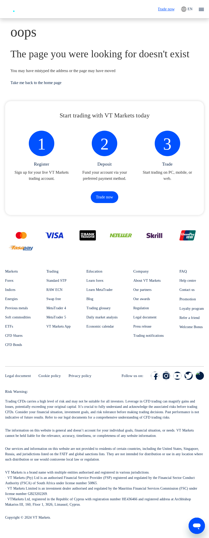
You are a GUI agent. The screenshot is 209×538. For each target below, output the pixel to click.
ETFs (9, 326)
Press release (142, 326)
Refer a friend (189, 318)
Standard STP (56, 281)
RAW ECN (54, 290)
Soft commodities (18, 317)
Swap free (53, 299)
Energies (11, 299)
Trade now (166, 9)
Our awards (141, 299)
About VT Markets (147, 281)
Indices (10, 290)
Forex (9, 281)
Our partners (142, 290)
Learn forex (94, 281)
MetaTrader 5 (56, 317)
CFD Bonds (13, 345)
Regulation (141, 308)
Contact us (186, 290)
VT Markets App (58, 326)
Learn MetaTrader (99, 290)
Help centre (187, 281)
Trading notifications (148, 336)
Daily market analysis (101, 317)
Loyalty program (191, 309)
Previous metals (16, 308)
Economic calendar (100, 326)
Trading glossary (98, 308)
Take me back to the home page (35, 82)
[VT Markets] (23, 8)
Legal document (144, 317)
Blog (89, 299)
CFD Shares (13, 336)
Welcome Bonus (191, 327)
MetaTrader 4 (56, 308)
